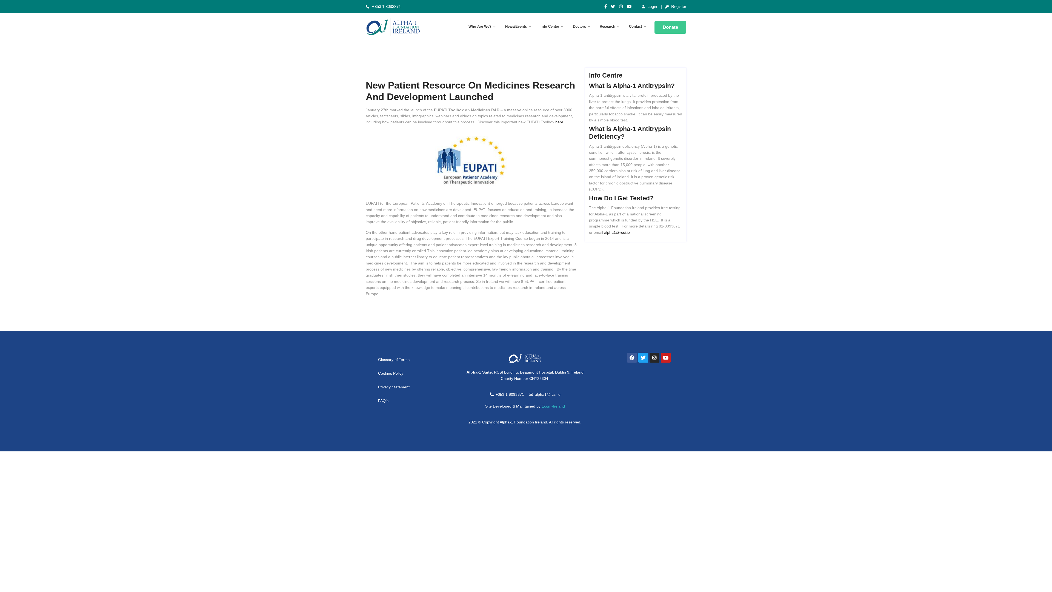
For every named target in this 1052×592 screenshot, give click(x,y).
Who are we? (479, 26)
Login (651, 6)
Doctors (579, 26)
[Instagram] (621, 6)
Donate (670, 27)
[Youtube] (629, 6)
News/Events (516, 26)
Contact (635, 26)
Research (607, 26)
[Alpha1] (403, 26)
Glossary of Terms (394, 359)
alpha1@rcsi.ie (617, 232)
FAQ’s (383, 401)
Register (678, 6)
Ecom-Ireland (553, 406)
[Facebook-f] (605, 6)
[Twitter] (613, 6)
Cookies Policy (390, 373)
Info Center (550, 26)
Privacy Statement (394, 387)
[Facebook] (632, 358)
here (559, 122)
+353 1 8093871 (386, 6)
